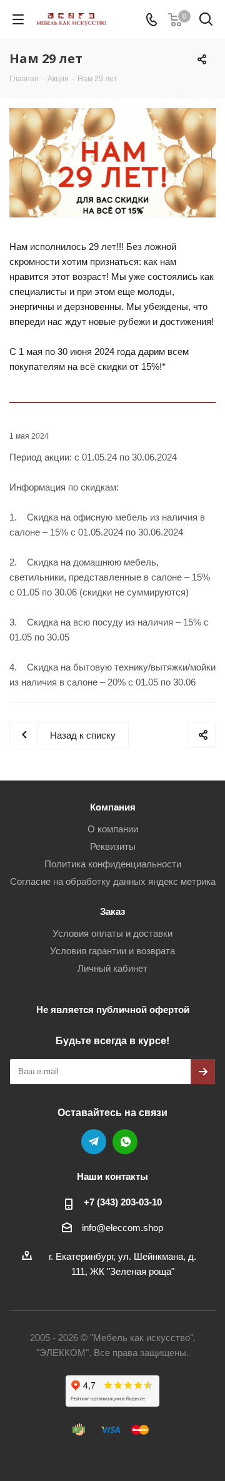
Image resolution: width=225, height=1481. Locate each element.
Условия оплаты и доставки (112, 933)
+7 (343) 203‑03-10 (123, 1202)
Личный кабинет (113, 968)
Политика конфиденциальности (112, 864)
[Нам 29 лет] (112, 162)
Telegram (93, 1141)
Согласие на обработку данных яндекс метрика (113, 881)
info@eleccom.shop (122, 1227)
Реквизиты (113, 846)
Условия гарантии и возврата (112, 950)
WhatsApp (125, 1141)
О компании (113, 829)
